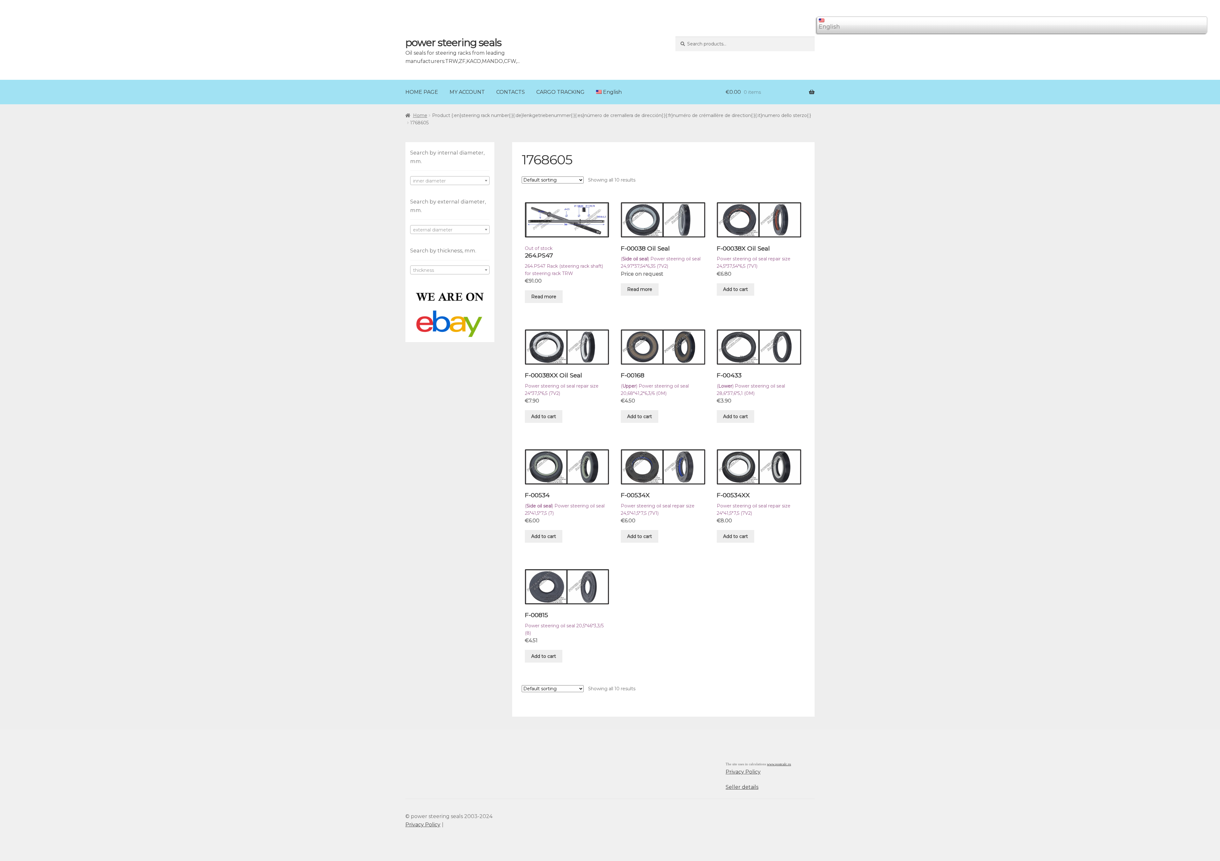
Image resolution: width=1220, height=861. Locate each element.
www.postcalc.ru (779, 764)
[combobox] (450, 180)
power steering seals (453, 42)
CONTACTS (510, 92)
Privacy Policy (743, 772)
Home (420, 115)
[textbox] (449, 180)
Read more (543, 297)
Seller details (742, 787)
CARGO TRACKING (560, 92)
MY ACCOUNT (467, 92)
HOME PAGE (421, 92)
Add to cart (735, 289)
